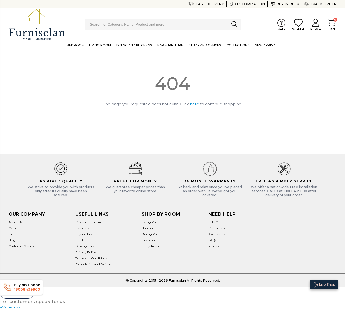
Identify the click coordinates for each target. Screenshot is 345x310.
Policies (213, 246)
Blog (12, 240)
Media (13, 234)
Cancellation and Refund (93, 264)
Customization (250, 4)
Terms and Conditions (91, 258)
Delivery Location (88, 246)
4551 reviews (10, 307)
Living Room (151, 222)
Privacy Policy (85, 252)
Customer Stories (21, 246)
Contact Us (216, 228)
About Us (15, 222)
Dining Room (152, 234)
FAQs (212, 240)
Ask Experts (216, 234)
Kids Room (149, 240)
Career (13, 228)
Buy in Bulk (287, 4)
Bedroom (148, 228)
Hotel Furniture (86, 240)
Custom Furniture (88, 222)
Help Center (217, 222)
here (194, 104)
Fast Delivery (210, 4)
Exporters (82, 228)
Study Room (151, 246)
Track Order (323, 4)
